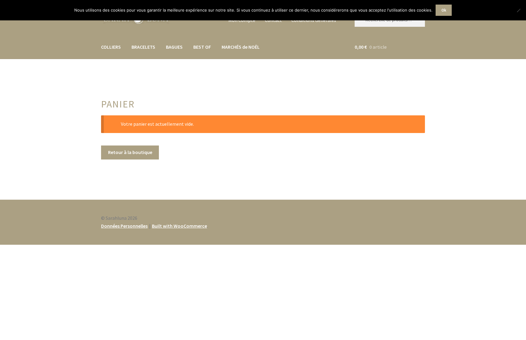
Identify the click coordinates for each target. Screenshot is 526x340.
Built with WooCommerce (179, 226)
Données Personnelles (124, 226)
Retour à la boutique (130, 152)
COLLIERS (111, 47)
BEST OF (202, 47)
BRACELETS (143, 47)
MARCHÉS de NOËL (241, 47)
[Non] (518, 10)
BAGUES (174, 47)
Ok (443, 10)
